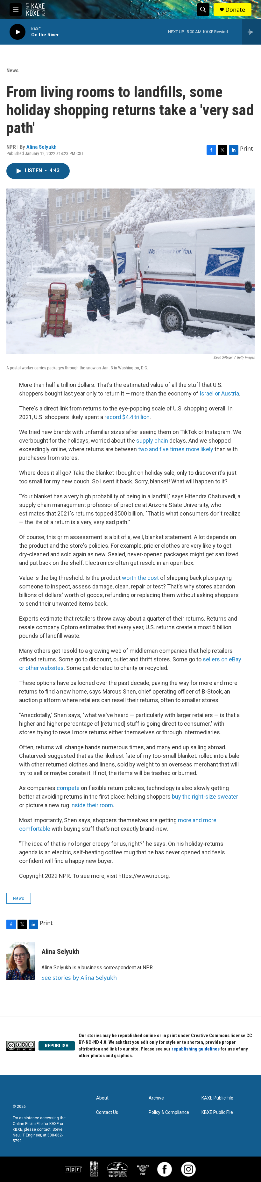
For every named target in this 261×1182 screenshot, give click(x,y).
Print (246, 148)
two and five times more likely (175, 449)
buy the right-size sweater (205, 796)
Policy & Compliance (169, 1112)
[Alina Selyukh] (20, 961)
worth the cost (140, 577)
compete (68, 788)
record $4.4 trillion (127, 417)
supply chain (152, 440)
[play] (17, 32)
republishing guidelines (196, 1049)
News (12, 70)
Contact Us (107, 1112)
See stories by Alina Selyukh (79, 977)
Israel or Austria (219, 393)
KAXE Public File (217, 1098)
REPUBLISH (56, 1046)
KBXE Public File (217, 1112)
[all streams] (251, 32)
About (102, 1098)
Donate (235, 9)
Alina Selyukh (41, 147)
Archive (156, 1098)
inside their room (91, 805)
